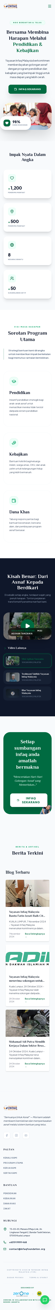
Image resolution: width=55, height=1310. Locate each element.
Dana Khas (9, 1203)
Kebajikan (9, 1198)
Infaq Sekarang (30, 89)
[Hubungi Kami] (44, 1299)
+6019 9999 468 (18, 1242)
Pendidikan (9, 1193)
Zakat (7, 1208)
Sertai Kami (10, 1173)
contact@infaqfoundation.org (27, 1248)
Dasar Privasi (15, 1277)
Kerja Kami (9, 1168)
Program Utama (13, 1163)
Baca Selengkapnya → (35, 935)
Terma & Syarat (38, 1277)
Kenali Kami (10, 1157)
